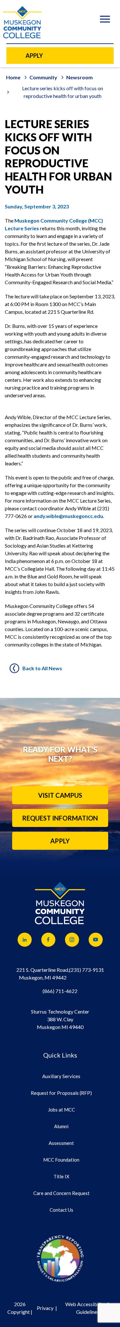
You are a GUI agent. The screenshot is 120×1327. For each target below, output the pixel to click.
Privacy (45, 1308)
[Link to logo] (60, 1258)
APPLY (34, 55)
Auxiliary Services (61, 1076)
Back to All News (42, 668)
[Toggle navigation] (105, 20)
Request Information (60, 818)
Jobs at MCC (61, 1109)
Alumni (61, 1126)
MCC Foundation (61, 1160)
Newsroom (79, 77)
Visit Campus (60, 795)
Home (13, 77)
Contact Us (61, 1210)
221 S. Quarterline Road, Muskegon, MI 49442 (42, 973)
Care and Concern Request (61, 1193)
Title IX (61, 1176)
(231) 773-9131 (86, 970)
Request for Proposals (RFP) (61, 1093)
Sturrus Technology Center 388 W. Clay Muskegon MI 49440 (60, 1019)
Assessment (61, 1143)
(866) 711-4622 (60, 991)
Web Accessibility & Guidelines (87, 1308)
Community (43, 77)
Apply (60, 841)
